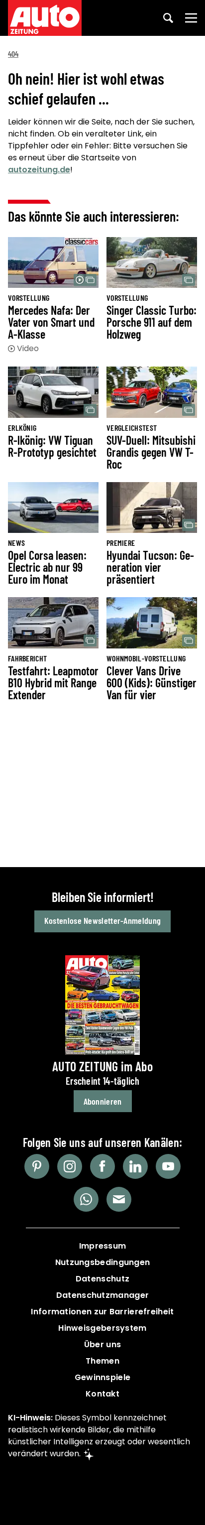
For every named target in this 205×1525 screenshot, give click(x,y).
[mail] (118, 1199)
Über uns (102, 1344)
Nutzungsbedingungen (102, 1262)
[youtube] (168, 1166)
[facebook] (102, 1166)
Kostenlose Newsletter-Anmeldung (102, 920)
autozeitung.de (39, 169)
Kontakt (102, 1393)
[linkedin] (135, 1166)
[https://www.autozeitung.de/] (45, 18)
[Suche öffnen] (168, 18)
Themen (102, 1361)
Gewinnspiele (103, 1377)
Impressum (102, 1246)
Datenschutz (102, 1278)
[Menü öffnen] (191, 18)
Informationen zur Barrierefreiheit (102, 1311)
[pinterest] (36, 1166)
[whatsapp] (86, 1199)
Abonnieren (103, 1101)
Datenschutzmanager (102, 1295)
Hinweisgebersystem (102, 1328)
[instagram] (69, 1166)
